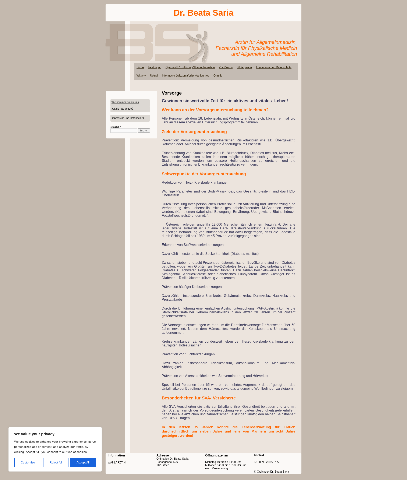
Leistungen (154, 67)
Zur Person (226, 67)
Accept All (83, 462)
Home (140, 67)
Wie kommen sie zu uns (125, 102)
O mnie (217, 75)
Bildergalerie (244, 67)
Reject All (56, 462)
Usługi (154, 75)
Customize (28, 462)
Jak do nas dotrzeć (122, 108)
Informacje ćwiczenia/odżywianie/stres (185, 75)
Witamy (141, 75)
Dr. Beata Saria (203, 12)
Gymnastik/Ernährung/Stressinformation (190, 67)
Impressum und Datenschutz (273, 67)
